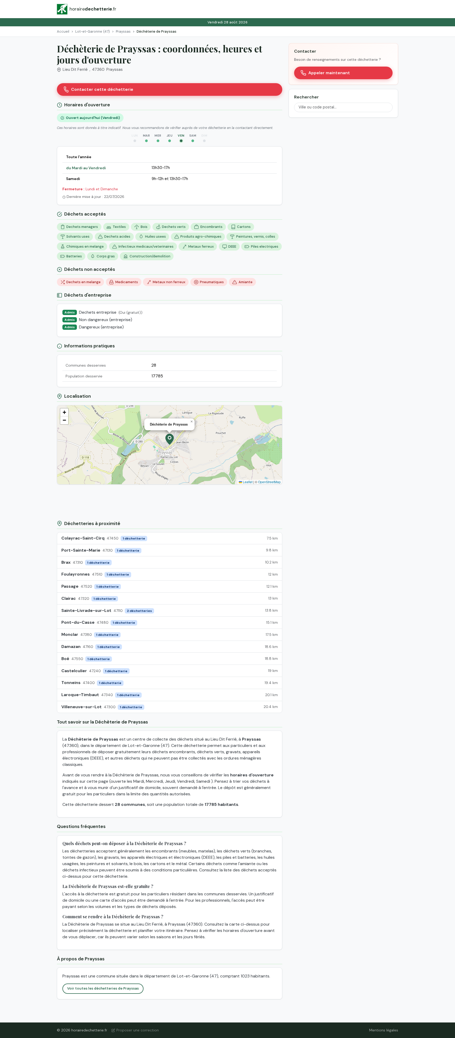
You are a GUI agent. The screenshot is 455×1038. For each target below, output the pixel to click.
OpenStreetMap (269, 482)
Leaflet (247, 482)
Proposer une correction (137, 1030)
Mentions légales (383, 1030)
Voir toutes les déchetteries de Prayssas (103, 988)
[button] (169, 439)
